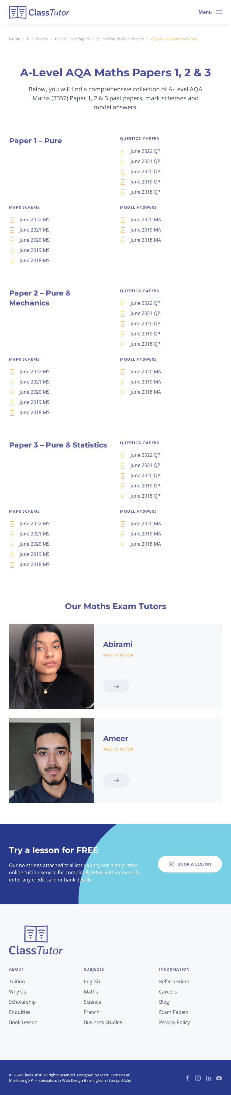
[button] (210, 12)
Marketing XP (21, 1080)
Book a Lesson (194, 864)
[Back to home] (39, 12)
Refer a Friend (175, 981)
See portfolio (120, 1080)
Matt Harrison (112, 1075)
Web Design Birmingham (84, 1080)
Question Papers (139, 138)
